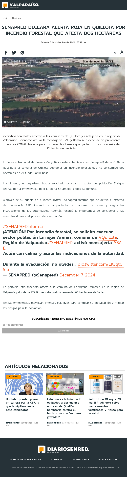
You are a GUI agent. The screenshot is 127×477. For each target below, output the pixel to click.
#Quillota (108, 237)
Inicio (5, 18)
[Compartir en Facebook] (5, 54)
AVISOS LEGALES (107, 459)
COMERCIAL (57, 459)
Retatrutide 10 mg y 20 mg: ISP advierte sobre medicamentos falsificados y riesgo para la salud (105, 406)
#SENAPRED (60, 242)
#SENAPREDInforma (23, 226)
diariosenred (13, 423)
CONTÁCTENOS (81, 459)
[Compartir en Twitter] (14, 54)
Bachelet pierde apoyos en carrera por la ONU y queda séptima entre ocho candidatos (22, 404)
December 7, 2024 (77, 275)
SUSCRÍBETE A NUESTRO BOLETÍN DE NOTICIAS (64, 318)
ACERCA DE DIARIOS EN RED (26, 459)
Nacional (16, 18)
